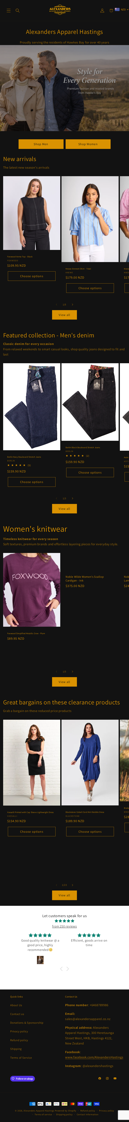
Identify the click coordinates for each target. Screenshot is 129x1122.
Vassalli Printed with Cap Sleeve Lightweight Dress (30, 812)
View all (64, 315)
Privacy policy (19, 1031)
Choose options (31, 276)
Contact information (87, 1114)
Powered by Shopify (65, 1110)
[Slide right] (72, 304)
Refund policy (19, 1040)
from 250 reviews (64, 926)
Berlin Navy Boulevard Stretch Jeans (24, 457)
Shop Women (88, 144)
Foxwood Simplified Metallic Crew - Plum (26, 633)
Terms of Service (21, 1057)
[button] (8, 10)
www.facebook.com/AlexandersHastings (94, 1057)
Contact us (17, 1014)
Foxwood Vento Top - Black (20, 257)
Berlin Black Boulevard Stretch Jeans (83, 447)
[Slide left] (56, 304)
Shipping (16, 1049)
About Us (16, 1005)
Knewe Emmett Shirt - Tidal (78, 269)
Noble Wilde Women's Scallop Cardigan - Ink (85, 578)
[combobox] (122, 9)
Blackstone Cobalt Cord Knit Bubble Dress (85, 812)
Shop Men (41, 144)
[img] (64, 921)
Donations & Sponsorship (26, 1022)
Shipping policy (64, 1114)
